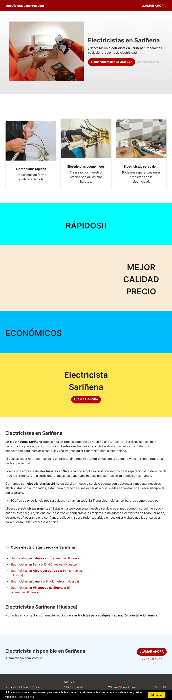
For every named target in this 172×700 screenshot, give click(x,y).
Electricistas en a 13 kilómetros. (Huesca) (43, 564)
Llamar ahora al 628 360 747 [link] (111, 62)
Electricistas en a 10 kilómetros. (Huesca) (45, 558)
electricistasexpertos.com (25, 687)
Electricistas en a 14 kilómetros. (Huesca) (44, 581)
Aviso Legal (69, 681)
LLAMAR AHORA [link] (86, 399)
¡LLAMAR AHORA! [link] (154, 5)
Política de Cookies (73, 687)
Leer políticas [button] (26, 696)
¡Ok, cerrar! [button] (156, 695)
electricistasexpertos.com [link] (24, 5)
